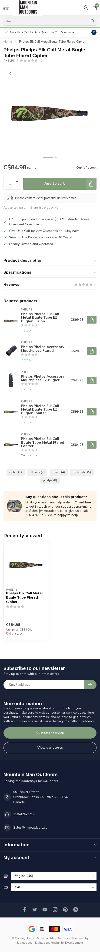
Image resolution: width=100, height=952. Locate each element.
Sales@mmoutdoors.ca (30, 827)
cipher (15, 472)
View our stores (50, 747)
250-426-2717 (24, 814)
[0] (95, 7)
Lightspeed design (47, 943)
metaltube (82, 472)
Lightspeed (25, 943)
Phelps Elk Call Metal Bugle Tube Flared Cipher (52, 42)
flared (59, 472)
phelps (50, 480)
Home (7, 42)
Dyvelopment (74, 943)
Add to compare (14, 207)
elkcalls (37, 472)
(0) (41, 61)
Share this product (42, 207)
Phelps (9, 60)
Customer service (50, 733)
